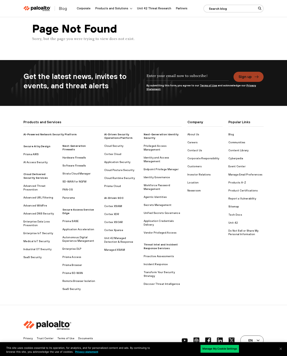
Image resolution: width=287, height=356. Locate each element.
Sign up (245, 76)
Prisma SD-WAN (72, 273)
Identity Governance (157, 177)
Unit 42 (233, 222)
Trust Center (45, 338)
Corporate (84, 8)
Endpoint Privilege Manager (161, 169)
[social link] (185, 340)
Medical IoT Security (36, 241)
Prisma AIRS (31, 154)
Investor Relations (199, 174)
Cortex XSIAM (113, 206)
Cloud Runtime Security (119, 178)
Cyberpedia (235, 158)
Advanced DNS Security (38, 213)
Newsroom (194, 190)
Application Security (117, 162)
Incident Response (156, 264)
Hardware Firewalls (74, 157)
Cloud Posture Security (119, 170)
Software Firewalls (74, 165)
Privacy (28, 338)
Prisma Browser (72, 265)
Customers (194, 166)
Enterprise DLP (71, 248)
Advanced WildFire (35, 205)
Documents (85, 338)
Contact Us (194, 150)
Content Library (238, 150)
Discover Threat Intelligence (162, 283)
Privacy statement (86, 351)
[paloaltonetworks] (37, 8)
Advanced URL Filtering (38, 197)
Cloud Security (113, 145)
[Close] (280, 348)
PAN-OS (67, 189)
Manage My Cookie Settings (219, 348)
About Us (193, 134)
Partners (181, 8)
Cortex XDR (111, 214)
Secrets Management (158, 205)
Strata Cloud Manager (76, 173)
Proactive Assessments (159, 256)
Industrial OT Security (37, 249)
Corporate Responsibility (203, 158)
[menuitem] (83, 8)
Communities (236, 142)
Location (193, 182)
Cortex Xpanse (113, 230)
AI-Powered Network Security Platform (50, 134)
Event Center (237, 166)
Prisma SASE (70, 221)
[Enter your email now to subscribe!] (187, 78)
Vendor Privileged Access (160, 232)
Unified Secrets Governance (162, 213)
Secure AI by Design (36, 146)
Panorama (68, 197)
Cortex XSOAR (113, 222)
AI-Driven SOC (114, 198)
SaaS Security (32, 257)
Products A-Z (237, 182)
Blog (231, 134)
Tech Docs (235, 214)
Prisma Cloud (112, 186)
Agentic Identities (155, 197)
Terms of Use (208, 85)
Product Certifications (243, 190)
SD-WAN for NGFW (74, 181)
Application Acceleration (78, 229)
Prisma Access (71, 257)
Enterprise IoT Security (38, 233)
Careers (192, 142)
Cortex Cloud (112, 154)
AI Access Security (35, 162)
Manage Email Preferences (245, 174)
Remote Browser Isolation (78, 281)
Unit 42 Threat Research (154, 8)
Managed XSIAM (114, 249)
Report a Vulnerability (242, 198)
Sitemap (233, 206)
